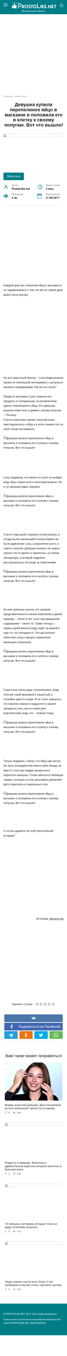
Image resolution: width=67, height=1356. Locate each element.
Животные (21, 96)
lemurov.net (56, 918)
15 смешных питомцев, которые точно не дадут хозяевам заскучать (31, 1225)
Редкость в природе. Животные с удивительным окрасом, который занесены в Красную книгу (33, 1166)
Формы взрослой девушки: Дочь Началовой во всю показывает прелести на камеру (33, 1106)
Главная (8, 96)
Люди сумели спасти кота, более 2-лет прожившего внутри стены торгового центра (33, 1283)
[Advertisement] (33, 57)
